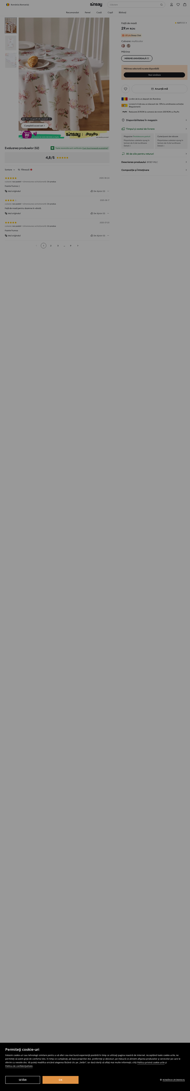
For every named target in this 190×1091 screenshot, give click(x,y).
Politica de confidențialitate (19, 1066)
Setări (23, 1080)
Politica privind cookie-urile (151, 1062)
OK (60, 1080)
